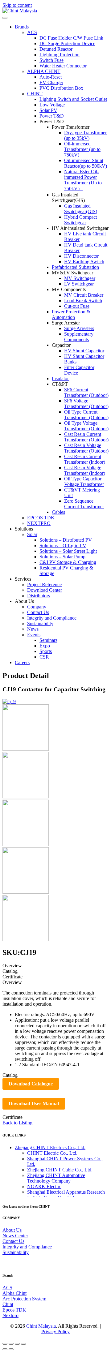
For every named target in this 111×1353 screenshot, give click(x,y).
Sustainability (15, 1252)
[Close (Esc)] (4, 1344)
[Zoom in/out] (23, 1344)
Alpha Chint (14, 1293)
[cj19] (25, 939)
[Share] (11, 1344)
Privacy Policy (55, 1331)
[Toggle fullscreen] (17, 1344)
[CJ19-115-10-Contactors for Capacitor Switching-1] (25, 844)
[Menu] (4, 18)
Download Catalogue (31, 1083)
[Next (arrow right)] (11, 1349)
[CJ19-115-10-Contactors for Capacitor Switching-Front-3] (25, 796)
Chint (7, 1304)
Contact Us (13, 1241)
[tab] (55, 966)
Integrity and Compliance (27, 1246)
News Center (15, 1235)
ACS (7, 1287)
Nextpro (10, 1315)
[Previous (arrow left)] (4, 1349)
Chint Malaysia (41, 1326)
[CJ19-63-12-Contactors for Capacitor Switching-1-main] (25, 749)
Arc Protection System (24, 1298)
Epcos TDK (14, 1309)
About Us (12, 1230)
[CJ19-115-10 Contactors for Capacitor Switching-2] (25, 892)
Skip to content (17, 5)
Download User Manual (34, 1103)
